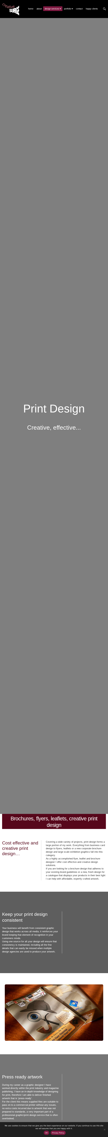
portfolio (67, 8)
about (39, 8)
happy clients (92, 8)
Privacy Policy (58, 1133)
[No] (104, 1129)
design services (52, 8)
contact (79, 8)
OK (46, 1133)
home (30, 8)
